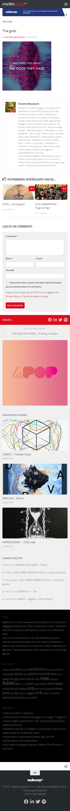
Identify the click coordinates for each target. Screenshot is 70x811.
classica (51, 669)
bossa (25, 670)
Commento (12, 236)
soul (57, 693)
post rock (39, 688)
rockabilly (46, 693)
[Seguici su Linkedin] (55, 320)
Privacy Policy (12, 296)
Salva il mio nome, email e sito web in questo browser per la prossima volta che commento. (34, 284)
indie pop (54, 679)
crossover (8, 674)
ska (52, 693)
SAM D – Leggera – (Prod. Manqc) (35, 599)
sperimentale (10, 697)
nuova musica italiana (14, 688)
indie (44, 678)
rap (15, 693)
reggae (30, 693)
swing (28, 698)
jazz (18, 684)
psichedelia (56, 688)
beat (13, 669)
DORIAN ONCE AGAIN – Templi (31, 564)
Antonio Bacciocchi (15, 37)
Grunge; (14, 679)
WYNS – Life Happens (13, 204)
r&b (11, 693)
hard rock (25, 679)
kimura (23, 684)
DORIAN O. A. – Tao (27, 591)
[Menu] (66, 4)
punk (5, 693)
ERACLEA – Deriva (13, 498)
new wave (55, 683)
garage (5, 679)
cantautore (37, 669)
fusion (59, 674)
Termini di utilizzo (31, 296)
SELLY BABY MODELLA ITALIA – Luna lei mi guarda (40, 572)
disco (25, 674)
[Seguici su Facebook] (50, 320)
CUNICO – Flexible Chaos (16, 454)
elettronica (36, 674)
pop (31, 688)
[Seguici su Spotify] (66, 320)
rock (38, 692)
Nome (9, 258)
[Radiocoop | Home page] (19, 4)
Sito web (10, 270)
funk (53, 674)
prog (46, 688)
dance (18, 674)
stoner (22, 697)
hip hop (35, 679)
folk (47, 674)
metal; (43, 683)
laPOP (30, 683)
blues (19, 669)
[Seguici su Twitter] (60, 320)
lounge (36, 684)
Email (39, 258)
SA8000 (6, 626)
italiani (8, 683)
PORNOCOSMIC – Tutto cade (19, 542)
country (59, 669)
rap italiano (22, 693)
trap (34, 697)
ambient (6, 669)
